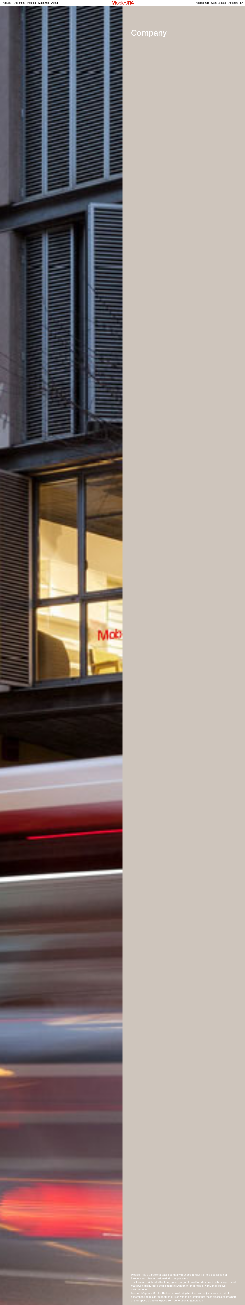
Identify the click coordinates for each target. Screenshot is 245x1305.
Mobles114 (122, 3)
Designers (19, 3)
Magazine (43, 3)
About (54, 3)
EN (242, 3)
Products (6, 3)
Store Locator (218, 3)
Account (233, 3)
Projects (31, 3)
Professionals (202, 3)
